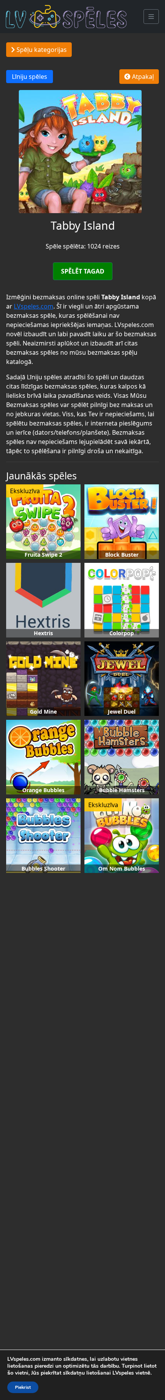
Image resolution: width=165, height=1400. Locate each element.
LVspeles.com (33, 306)
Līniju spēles (29, 76)
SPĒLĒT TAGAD (82, 271)
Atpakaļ (142, 76)
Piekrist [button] (23, 1387)
